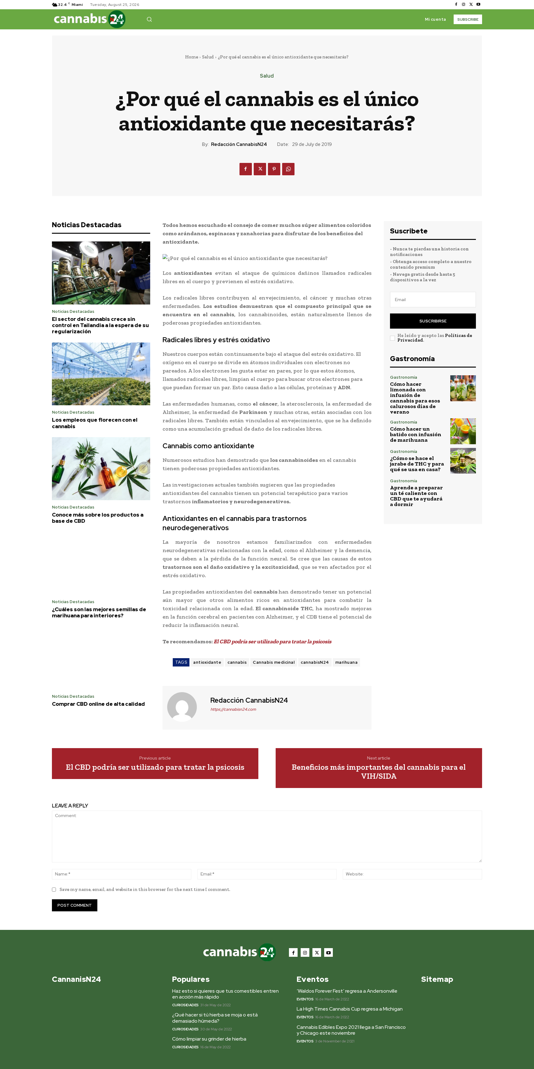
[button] (149, 19)
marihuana (346, 662)
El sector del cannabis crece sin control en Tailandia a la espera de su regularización (100, 325)
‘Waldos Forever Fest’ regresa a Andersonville (347, 991)
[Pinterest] (274, 169)
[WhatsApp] (288, 169)
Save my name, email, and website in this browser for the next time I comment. (145, 889)
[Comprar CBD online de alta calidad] (101, 658)
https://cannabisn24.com (233, 709)
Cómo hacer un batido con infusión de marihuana (415, 434)
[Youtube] (478, 4)
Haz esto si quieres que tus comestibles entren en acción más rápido (225, 994)
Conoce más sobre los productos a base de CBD (97, 517)
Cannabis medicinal (274, 662)
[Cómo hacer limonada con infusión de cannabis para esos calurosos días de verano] (463, 388)
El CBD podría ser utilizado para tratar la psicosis (155, 767)
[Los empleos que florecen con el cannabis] (101, 374)
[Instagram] (463, 4)
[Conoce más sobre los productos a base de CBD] (101, 468)
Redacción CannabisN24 (239, 144)
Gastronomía (403, 377)
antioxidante (207, 662)
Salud (208, 57)
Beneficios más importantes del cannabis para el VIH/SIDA (379, 771)
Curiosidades (185, 1005)
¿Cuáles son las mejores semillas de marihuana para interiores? (99, 612)
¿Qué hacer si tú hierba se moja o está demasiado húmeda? (215, 1018)
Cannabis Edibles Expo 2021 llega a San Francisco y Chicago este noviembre (351, 1030)
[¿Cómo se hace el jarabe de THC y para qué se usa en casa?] (463, 461)
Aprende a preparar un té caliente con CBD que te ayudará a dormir (416, 496)
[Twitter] (471, 4)
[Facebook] (456, 4)
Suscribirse (433, 321)
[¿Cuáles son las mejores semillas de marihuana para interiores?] (101, 563)
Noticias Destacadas (73, 311)
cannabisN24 (315, 662)
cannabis (237, 662)
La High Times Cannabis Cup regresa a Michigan (350, 1009)
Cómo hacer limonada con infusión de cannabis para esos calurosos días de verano (415, 398)
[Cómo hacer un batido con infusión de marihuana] (463, 431)
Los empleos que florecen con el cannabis (95, 422)
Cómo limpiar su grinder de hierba (209, 1039)
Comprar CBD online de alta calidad (98, 704)
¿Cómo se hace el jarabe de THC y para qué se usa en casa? (417, 464)
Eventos (305, 999)
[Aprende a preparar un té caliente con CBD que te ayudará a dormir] (463, 492)
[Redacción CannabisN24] (185, 707)
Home (191, 57)
